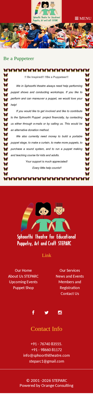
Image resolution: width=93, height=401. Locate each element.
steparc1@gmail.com (46, 361)
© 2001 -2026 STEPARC (46, 381)
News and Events (70, 276)
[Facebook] (33, 312)
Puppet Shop (23, 288)
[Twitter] (47, 312)
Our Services (70, 271)
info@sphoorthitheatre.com (46, 356)
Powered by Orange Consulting (46, 386)
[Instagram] (60, 312)
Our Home (23, 271)
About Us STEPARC (23, 276)
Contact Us (70, 294)
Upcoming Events (23, 282)
